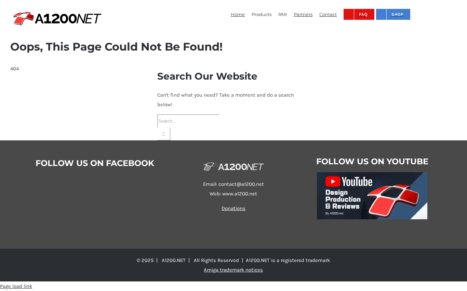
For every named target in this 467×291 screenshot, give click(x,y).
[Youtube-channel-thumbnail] (372, 174)
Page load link (16, 286)
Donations (233, 208)
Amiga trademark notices (233, 270)
